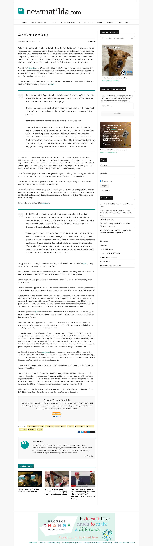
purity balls (23, 429)
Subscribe (111, 22)
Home (24, 22)
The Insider (88, 22)
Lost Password (105, 190)
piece (37, 312)
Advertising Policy (106, 249)
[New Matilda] (49, 11)
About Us (103, 245)
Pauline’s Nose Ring (107, 219)
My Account (124, 22)
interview (32, 68)
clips (84, 264)
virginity (39, 429)
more (93, 432)
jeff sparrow (89, 426)
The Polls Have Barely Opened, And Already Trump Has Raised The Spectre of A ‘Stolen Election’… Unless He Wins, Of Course (83, 494)
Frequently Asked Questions (110, 253)
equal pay (70, 426)
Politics (53, 22)
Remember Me (106, 181)
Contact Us (104, 241)
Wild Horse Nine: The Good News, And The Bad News (28, 490)
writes (51, 84)
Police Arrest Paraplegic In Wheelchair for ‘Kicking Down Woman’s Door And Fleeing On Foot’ (116, 213)
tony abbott (31, 429)
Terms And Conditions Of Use (110, 265)
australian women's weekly (36, 426)
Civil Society (91, 41)
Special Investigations (70, 22)
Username (103, 165)
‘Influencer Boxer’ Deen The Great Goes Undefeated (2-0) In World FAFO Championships (57, 492)
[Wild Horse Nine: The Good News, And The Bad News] (30, 479)
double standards (60, 426)
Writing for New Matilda (108, 257)
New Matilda (24, 41)
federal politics (79, 426)
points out (46, 352)
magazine (45, 203)
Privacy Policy (105, 261)
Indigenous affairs (38, 22)
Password (103, 173)
